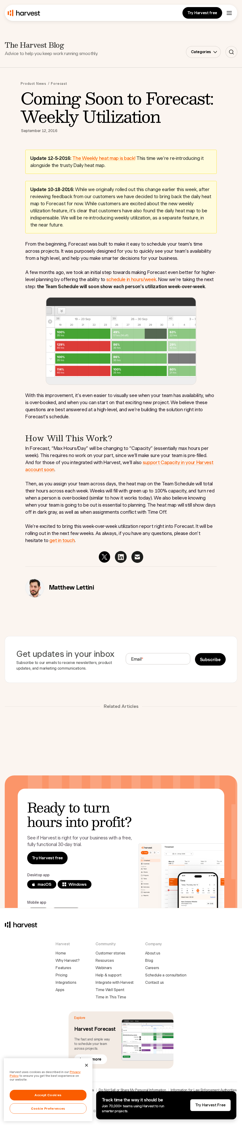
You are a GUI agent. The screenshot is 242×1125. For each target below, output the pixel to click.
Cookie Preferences (48, 1108)
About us (152, 953)
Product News (33, 84)
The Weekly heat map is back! (103, 158)
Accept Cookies (48, 1095)
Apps (60, 990)
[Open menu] (229, 13)
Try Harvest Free (210, 1105)
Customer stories (110, 953)
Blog (149, 960)
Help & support (108, 975)
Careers (152, 968)
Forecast (59, 84)
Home (61, 953)
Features (63, 968)
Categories (201, 52)
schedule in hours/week (131, 279)
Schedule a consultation (165, 975)
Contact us (154, 982)
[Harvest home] (24, 13)
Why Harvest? (67, 960)
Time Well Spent (109, 990)
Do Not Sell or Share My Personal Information (132, 1090)
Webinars (103, 968)
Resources (104, 960)
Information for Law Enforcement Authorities (204, 1090)
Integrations (66, 982)
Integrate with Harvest (114, 982)
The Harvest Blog (34, 45)
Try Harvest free (202, 13)
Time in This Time (110, 997)
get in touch (62, 540)
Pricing (61, 975)
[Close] (86, 1065)
